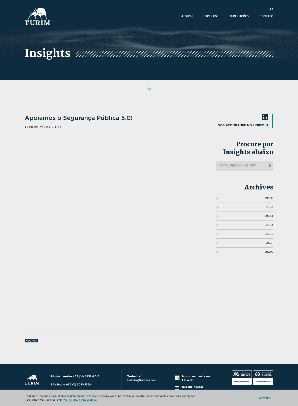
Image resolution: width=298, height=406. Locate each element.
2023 (269, 225)
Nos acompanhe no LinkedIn (243, 125)
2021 (269, 243)
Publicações (239, 16)
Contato (266, 16)
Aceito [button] (265, 398)
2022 (269, 234)
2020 (269, 251)
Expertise (211, 16)
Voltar (31, 340)
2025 (269, 207)
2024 (269, 216)
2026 (269, 198)
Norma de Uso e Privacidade (78, 400)
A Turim (187, 16)
